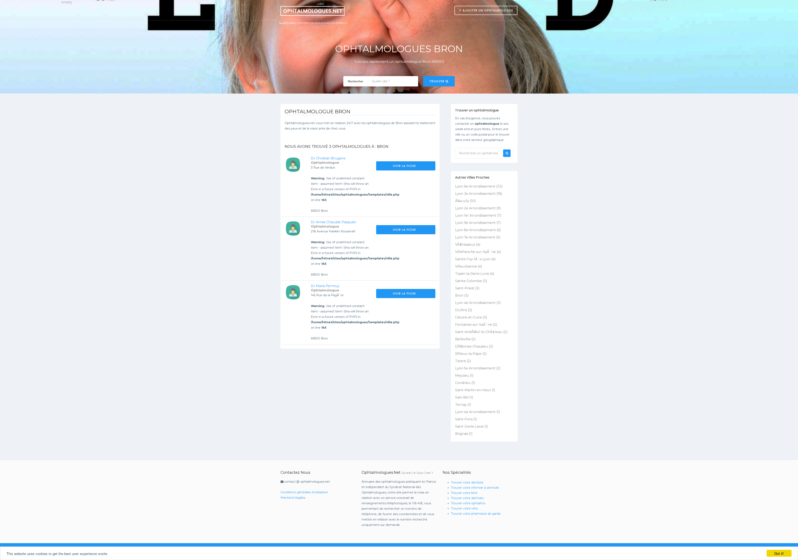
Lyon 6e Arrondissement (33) (479, 186)
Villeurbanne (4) (468, 266)
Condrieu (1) (465, 383)
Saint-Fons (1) (466, 419)
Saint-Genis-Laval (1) (471, 426)
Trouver (437, 81)
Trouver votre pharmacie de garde (476, 514)
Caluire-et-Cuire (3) (471, 317)
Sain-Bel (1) (464, 397)
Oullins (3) (463, 310)
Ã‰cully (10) (465, 201)
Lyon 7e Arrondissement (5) (477, 237)
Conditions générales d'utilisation (304, 492)
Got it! (779, 553)
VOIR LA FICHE (405, 166)
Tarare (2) (463, 361)
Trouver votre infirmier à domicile (475, 488)
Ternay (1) (463, 405)
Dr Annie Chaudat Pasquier (333, 222)
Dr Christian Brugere (328, 158)
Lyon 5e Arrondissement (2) (478, 368)
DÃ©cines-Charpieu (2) (474, 346)
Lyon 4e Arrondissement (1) (477, 412)
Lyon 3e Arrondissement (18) (478, 194)
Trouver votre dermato (467, 498)
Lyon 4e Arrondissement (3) (478, 303)
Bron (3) (462, 295)
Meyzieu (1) (464, 375)
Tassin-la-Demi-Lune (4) (474, 274)
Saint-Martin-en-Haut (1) (475, 390)
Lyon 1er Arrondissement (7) (478, 215)
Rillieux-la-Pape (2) (471, 354)
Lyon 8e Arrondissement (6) (478, 230)
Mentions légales (293, 498)
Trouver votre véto (464, 508)
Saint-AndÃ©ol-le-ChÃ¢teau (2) (481, 332)
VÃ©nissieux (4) (467, 245)
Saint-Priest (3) (467, 288)
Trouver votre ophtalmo (468, 503)
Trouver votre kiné (464, 493)
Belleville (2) (465, 339)
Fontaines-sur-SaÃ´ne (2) (476, 325)
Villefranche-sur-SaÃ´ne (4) (478, 252)
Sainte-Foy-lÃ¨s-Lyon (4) (475, 259)
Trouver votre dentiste (467, 482)
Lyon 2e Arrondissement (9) (478, 208)
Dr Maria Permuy (325, 286)
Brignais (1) (464, 434)
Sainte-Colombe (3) (471, 281)
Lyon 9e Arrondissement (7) (478, 223)
